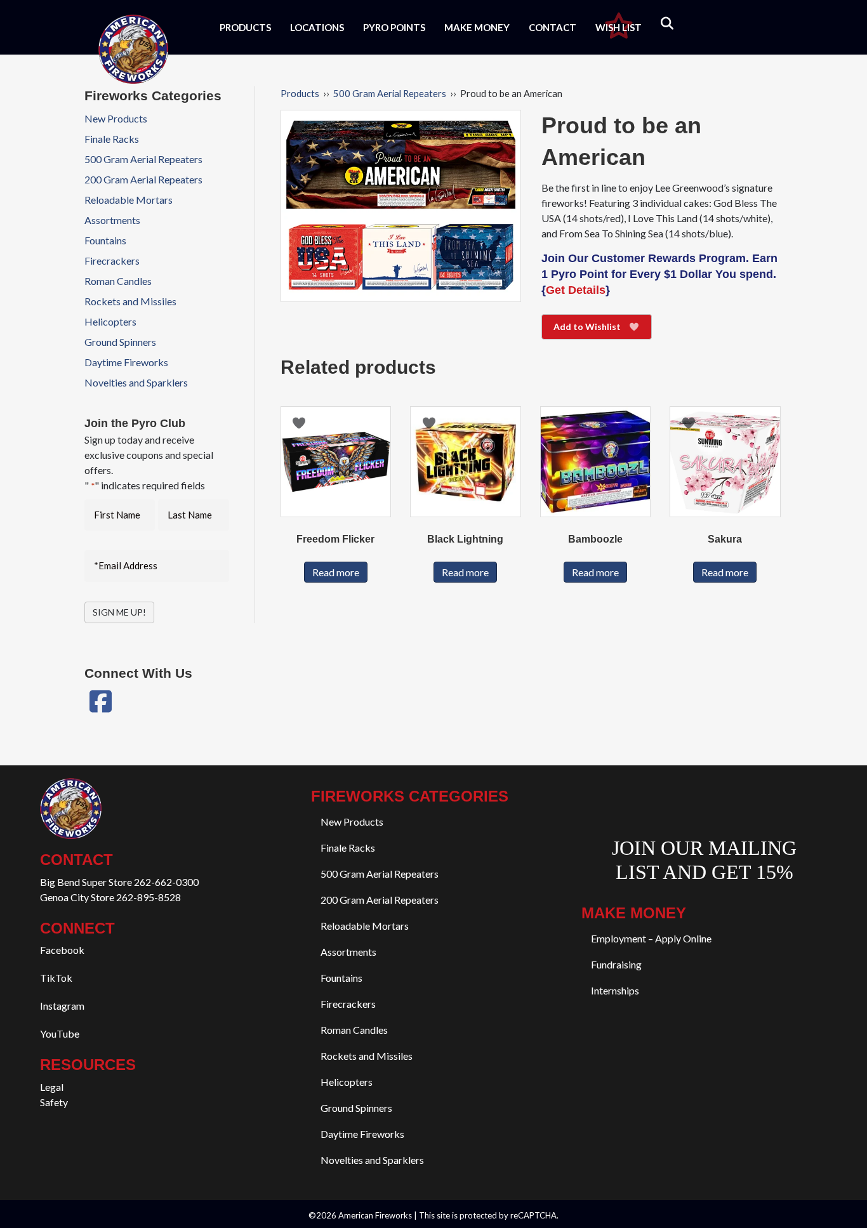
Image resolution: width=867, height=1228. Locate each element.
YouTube (59, 1033)
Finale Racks (111, 139)
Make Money (477, 27)
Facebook (62, 950)
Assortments (112, 220)
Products (245, 27)
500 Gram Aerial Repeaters (389, 93)
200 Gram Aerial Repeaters (143, 179)
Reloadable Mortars (128, 200)
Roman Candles (118, 281)
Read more (335, 572)
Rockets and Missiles (130, 301)
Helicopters (110, 321)
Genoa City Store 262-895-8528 (110, 897)
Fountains (105, 240)
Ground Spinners (120, 342)
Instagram (62, 1006)
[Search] (659, 23)
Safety (54, 1102)
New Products (115, 118)
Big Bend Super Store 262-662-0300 (119, 882)
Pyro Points (394, 27)
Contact (552, 27)
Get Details (576, 290)
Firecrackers (112, 260)
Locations (317, 27)
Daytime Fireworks (126, 362)
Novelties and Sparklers (136, 382)
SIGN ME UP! (119, 612)
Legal (51, 1087)
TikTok (56, 978)
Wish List (618, 27)
